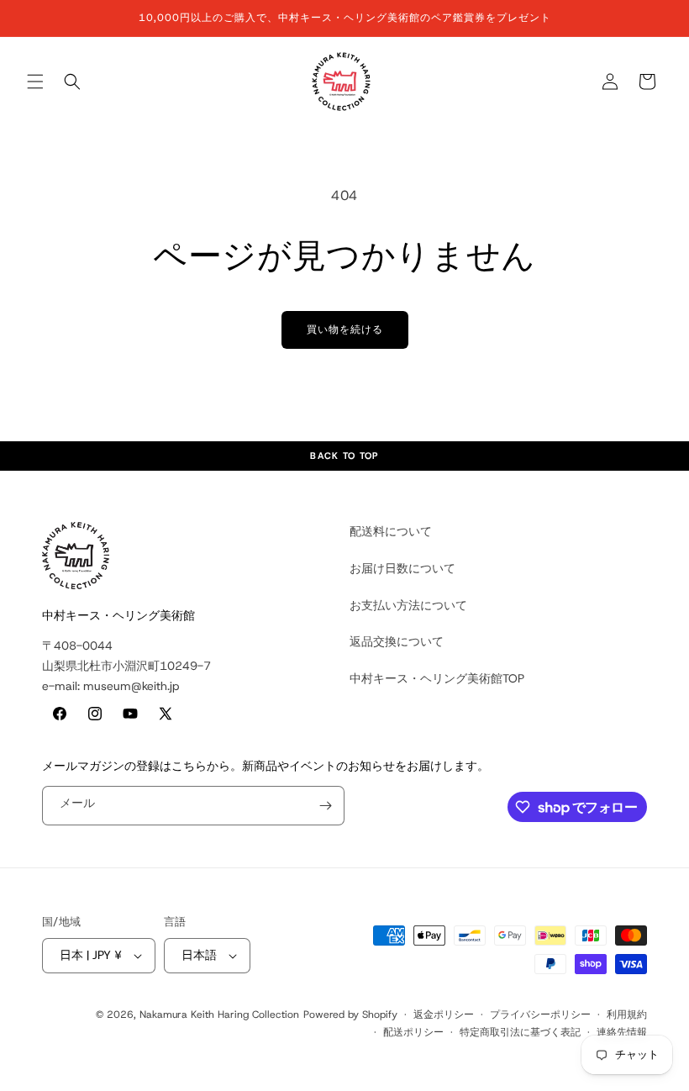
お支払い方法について (408, 605)
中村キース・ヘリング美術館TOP (437, 678)
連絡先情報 (622, 1032)
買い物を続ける (345, 329)
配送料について (391, 531)
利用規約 (627, 1014)
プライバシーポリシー (540, 1014)
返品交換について (397, 641)
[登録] (325, 805)
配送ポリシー (413, 1032)
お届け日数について (402, 568)
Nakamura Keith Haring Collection (219, 1014)
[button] (35, 81)
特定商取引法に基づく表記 (520, 1032)
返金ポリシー (443, 1014)
